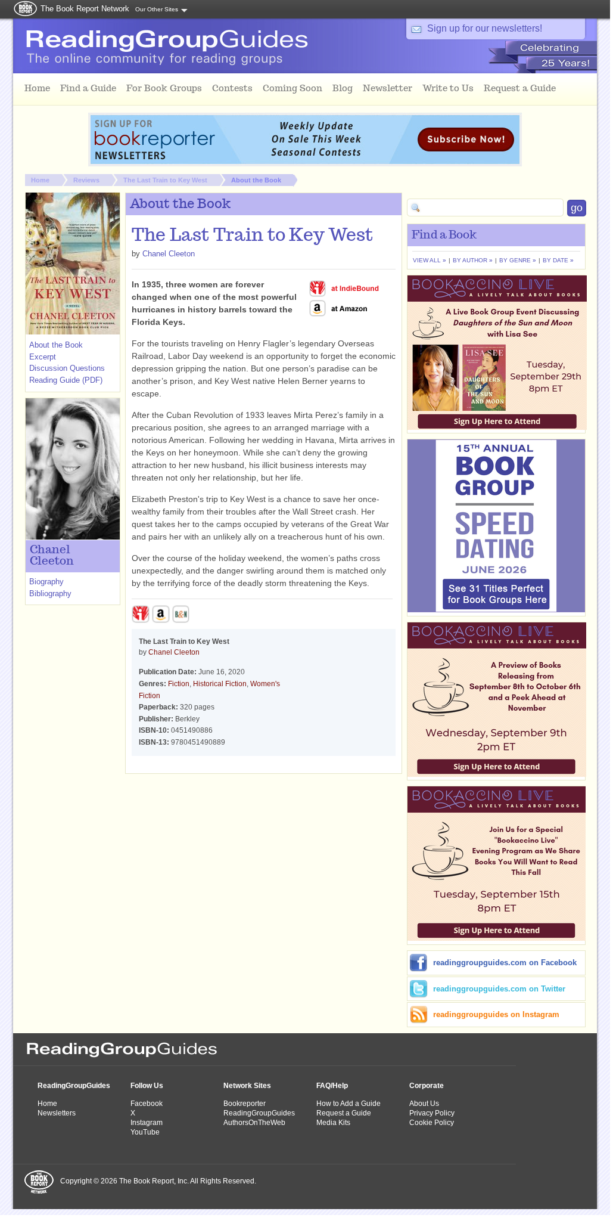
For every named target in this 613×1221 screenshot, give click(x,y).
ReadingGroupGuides (74, 1085)
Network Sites (247, 1085)
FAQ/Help (332, 1085)
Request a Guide (343, 1113)
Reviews (86, 180)
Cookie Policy (431, 1122)
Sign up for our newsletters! (484, 28)
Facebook (146, 1103)
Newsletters (57, 1113)
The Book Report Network (85, 8)
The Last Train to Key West (165, 180)
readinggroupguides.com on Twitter (499, 988)
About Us (424, 1103)
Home (40, 180)
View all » (429, 260)
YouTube (145, 1132)
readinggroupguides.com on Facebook (505, 962)
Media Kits (333, 1122)
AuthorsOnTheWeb (254, 1122)
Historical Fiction (220, 684)
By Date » (558, 260)
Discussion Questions (67, 368)
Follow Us (146, 1085)
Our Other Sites (156, 9)
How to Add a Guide (348, 1103)
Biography (46, 581)
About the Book (256, 180)
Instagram (146, 1122)
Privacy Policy (432, 1113)
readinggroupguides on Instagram (496, 1014)
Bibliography (50, 593)
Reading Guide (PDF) (65, 380)
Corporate (426, 1085)
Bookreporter (244, 1103)
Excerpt (42, 356)
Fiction (178, 684)
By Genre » (517, 260)
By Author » (473, 260)
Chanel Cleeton (168, 253)
